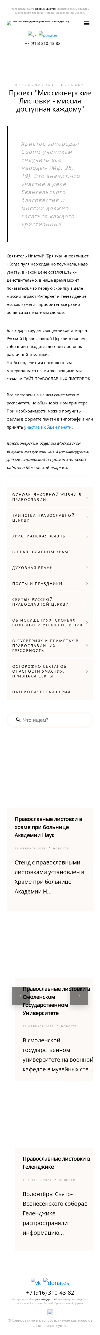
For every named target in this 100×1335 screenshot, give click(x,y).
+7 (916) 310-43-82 (43, 43)
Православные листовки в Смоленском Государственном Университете (56, 1001)
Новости (61, 848)
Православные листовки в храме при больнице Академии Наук (48, 827)
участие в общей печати (48, 427)
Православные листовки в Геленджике (56, 1162)
